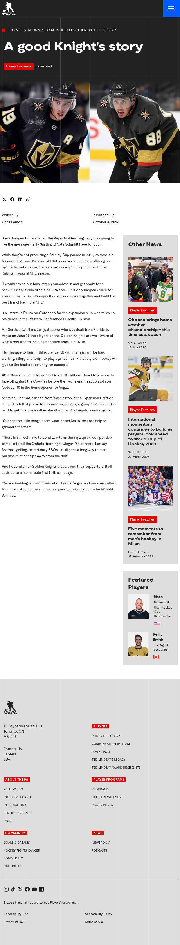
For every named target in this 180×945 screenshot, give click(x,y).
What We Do (13, 789)
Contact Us (13, 748)
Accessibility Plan (16, 914)
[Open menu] (171, 8)
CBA (7, 759)
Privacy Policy (13, 921)
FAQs (7, 821)
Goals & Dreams (17, 842)
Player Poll (101, 751)
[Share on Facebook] (12, 199)
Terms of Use (94, 921)
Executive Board (17, 797)
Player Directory (106, 736)
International (16, 805)
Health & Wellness (107, 797)
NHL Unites (29, 866)
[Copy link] (28, 199)
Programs (100, 789)
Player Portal (120, 805)
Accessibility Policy (98, 914)
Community (13, 858)
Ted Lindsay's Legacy (108, 759)
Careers (10, 754)
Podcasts (99, 850)
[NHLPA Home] (9, 9)
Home (15, 30)
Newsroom (41, 30)
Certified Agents (17, 813)
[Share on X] (4, 199)
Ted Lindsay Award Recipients (116, 767)
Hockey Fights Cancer (22, 850)
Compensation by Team (111, 744)
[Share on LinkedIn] (20, 199)
